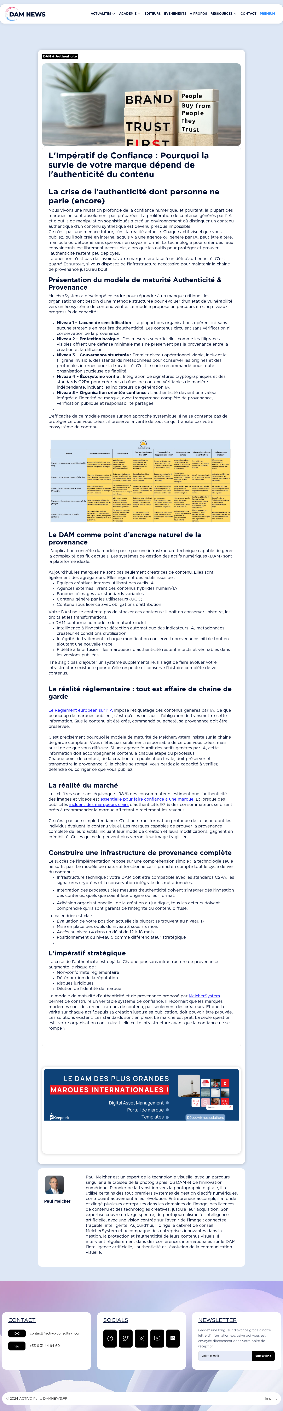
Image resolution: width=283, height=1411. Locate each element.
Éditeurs (152, 13)
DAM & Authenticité (60, 56)
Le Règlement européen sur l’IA (80, 710)
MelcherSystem (204, 996)
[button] (103, 14)
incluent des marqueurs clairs (99, 805)
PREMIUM (267, 13)
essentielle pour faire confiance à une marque (147, 799)
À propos (198, 13)
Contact (248, 13)
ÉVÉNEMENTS (175, 13)
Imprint (271, 1398)
